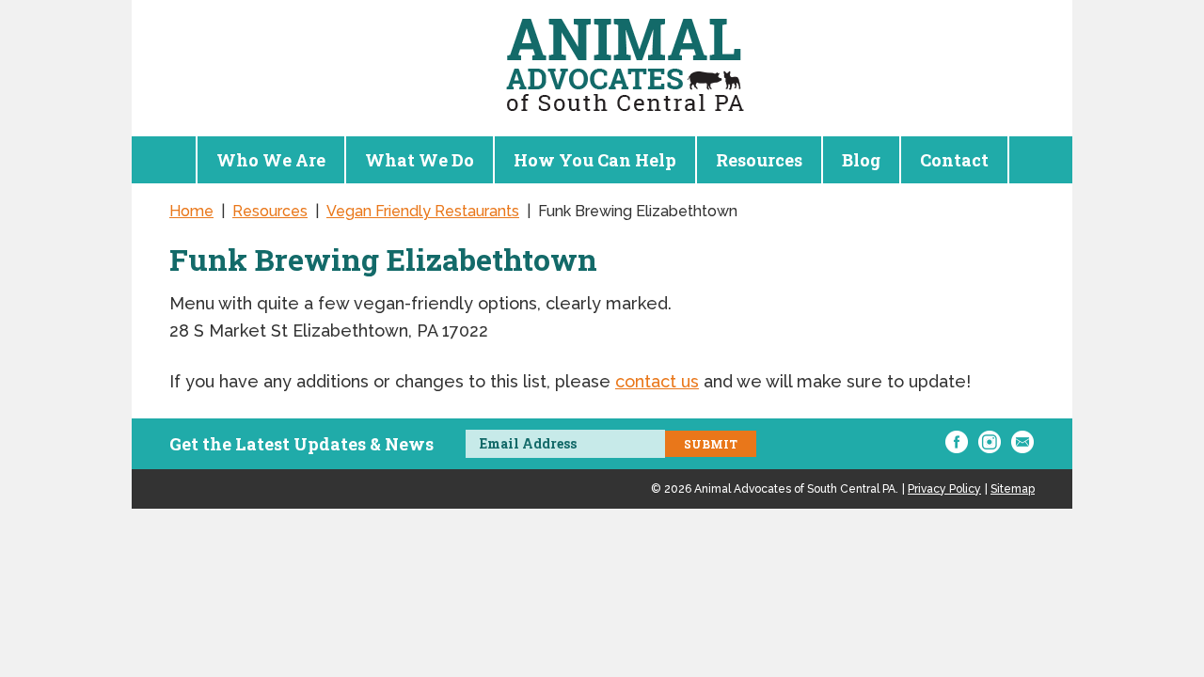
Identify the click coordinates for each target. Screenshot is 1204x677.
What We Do (419, 160)
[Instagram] (989, 442)
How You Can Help (595, 160)
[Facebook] (956, 442)
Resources (759, 160)
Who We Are (270, 160)
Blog (861, 160)
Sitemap (1012, 489)
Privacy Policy (944, 489)
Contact (954, 160)
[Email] (1022, 442)
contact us (657, 381)
